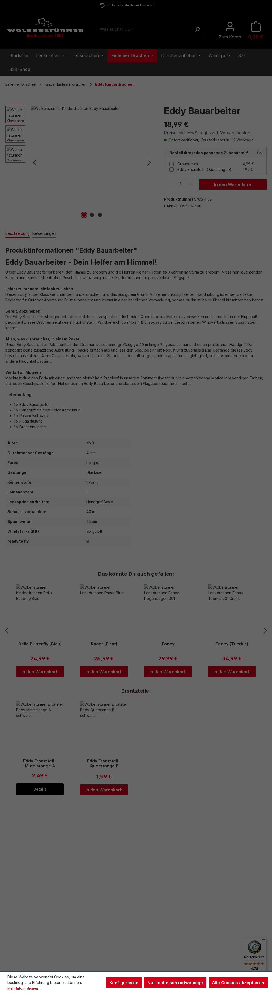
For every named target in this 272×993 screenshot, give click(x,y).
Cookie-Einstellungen (164, 931)
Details (39, 789)
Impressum (156, 911)
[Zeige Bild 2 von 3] (92, 215)
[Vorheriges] (35, 162)
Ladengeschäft (91, 904)
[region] (79, 163)
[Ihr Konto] (230, 30)
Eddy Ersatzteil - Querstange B (204, 169)
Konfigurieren (123, 982)
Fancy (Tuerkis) (232, 644)
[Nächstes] (149, 162)
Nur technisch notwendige (175, 982)
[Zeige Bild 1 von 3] (84, 215)
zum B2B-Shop (227, 910)
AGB (150, 918)
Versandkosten (120, 964)
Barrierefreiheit (159, 938)
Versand (85, 924)
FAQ (14, 911)
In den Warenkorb (232, 184)
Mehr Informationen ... (24, 988)
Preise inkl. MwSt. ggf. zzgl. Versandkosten (207, 132)
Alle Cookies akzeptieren (238, 982)
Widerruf (153, 904)
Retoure (17, 918)
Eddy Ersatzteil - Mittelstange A (40, 763)
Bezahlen (86, 918)
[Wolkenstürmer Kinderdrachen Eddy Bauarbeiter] (92, 163)
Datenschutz (157, 924)
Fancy (168, 644)
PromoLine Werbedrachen (236, 924)
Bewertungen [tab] (44, 233)
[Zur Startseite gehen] (45, 28)
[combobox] (144, 29)
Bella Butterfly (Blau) (40, 644)
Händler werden (228, 917)
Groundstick (187, 164)
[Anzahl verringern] (169, 183)
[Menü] (263, 941)
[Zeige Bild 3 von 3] (100, 215)
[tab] (17, 233)
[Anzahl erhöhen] (191, 183)
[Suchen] (197, 29)
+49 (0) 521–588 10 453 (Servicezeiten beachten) (130, 5)
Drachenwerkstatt (93, 911)
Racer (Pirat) (104, 644)
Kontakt (17, 904)
